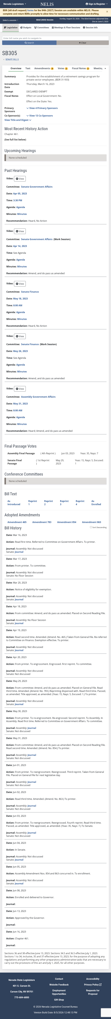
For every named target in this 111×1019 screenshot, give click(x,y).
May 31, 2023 (20, 403)
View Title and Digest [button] (16, 120)
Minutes (22, 214)
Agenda (20, 207)
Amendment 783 (41, 522)
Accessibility (92, 979)
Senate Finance (30, 291)
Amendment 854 (66, 522)
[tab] (15, 69)
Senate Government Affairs (36, 186)
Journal (19, 551)
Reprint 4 (80, 502)
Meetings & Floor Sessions (67, 27)
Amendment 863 (91, 522)
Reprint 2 (48, 502)
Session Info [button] (91, 27)
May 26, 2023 (20, 351)
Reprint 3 (64, 502)
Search (30, 42)
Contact (59, 979)
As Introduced (14, 502)
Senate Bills (12, 59)
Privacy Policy (91, 984)
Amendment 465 (17, 522)
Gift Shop (59, 999)
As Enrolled (96, 502)
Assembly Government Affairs (38, 396)
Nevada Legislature (13, 4)
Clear (83, 42)
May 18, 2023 (20, 298)
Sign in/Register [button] (97, 4)
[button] (42, 108)
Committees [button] (43, 27)
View (21, 178)
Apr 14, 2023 (20, 246)
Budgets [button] (27, 27)
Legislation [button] (11, 27)
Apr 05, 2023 (20, 193)
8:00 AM (17, 305)
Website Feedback (59, 984)
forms (30, 10)
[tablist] (55, 517)
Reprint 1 (32, 502)
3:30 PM (17, 200)
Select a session (10, 20)
